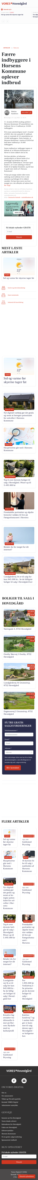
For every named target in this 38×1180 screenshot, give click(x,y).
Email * (7, 739)
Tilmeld (19, 237)
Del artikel (25, 112)
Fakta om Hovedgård (9, 1127)
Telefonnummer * (11, 730)
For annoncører (7, 1096)
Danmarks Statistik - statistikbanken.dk (20, 197)
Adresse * (8, 748)
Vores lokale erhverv (9, 1121)
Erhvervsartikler (7, 1131)
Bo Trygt (7, 185)
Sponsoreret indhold (9, 1140)
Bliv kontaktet (12, 767)
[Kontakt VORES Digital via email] (24, 1080)
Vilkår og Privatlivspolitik (11, 1099)
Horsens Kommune (9, 1134)
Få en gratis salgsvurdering (12, 1137)
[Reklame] (19, 208)
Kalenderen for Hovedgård (11, 1124)
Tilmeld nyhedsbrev (26, 1176)
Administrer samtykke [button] (10, 1105)
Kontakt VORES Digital (10, 1102)
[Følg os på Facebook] (13, 1080)
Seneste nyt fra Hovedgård (11, 1118)
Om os (4, 1093)
